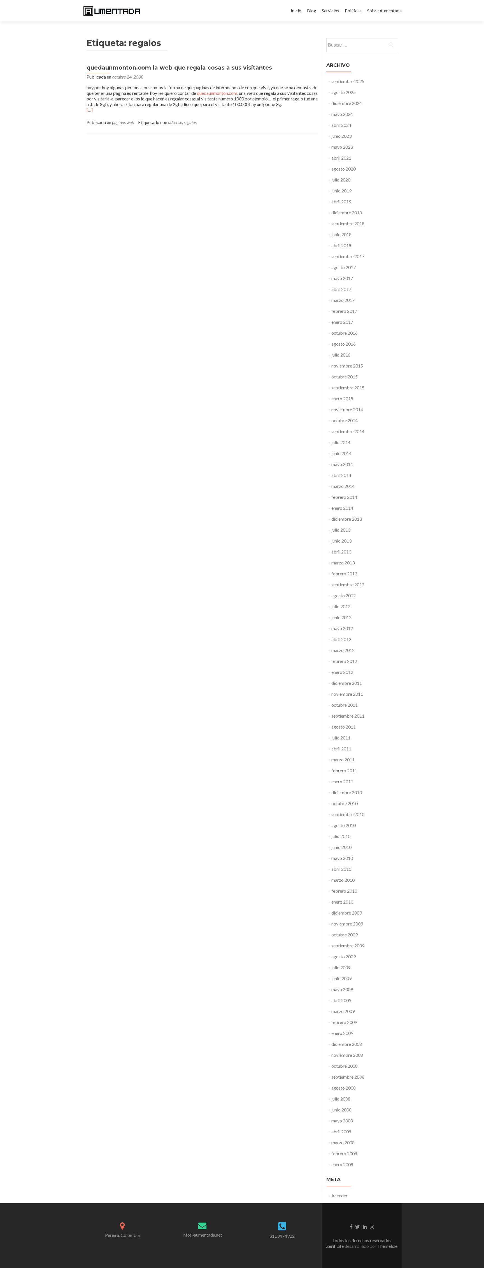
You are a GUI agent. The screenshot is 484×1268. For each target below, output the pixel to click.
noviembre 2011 (347, 694)
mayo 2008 (342, 1120)
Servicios (330, 10)
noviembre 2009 (347, 923)
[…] (90, 109)
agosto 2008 (343, 1087)
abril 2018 (341, 245)
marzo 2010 (343, 880)
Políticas (353, 10)
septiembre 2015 (347, 387)
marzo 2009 (343, 1011)
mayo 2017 (342, 278)
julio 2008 (340, 1098)
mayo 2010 (342, 858)
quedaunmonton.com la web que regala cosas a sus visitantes (179, 67)
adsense (175, 122)
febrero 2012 (344, 661)
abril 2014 (341, 475)
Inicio (296, 10)
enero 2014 (342, 508)
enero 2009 (342, 1033)
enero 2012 (342, 672)
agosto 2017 (343, 267)
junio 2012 (341, 617)
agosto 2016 (343, 343)
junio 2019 (341, 190)
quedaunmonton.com (217, 93)
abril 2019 (341, 201)
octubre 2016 (344, 333)
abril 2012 (341, 639)
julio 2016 (340, 354)
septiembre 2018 (347, 223)
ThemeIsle (387, 1246)
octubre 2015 (344, 376)
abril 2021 (341, 157)
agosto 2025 (343, 92)
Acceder (339, 1195)
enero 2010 (342, 901)
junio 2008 (341, 1109)
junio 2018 (341, 234)
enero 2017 (342, 322)
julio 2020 (340, 179)
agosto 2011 (343, 726)
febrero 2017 (344, 311)
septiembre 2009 (347, 945)
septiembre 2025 (347, 81)
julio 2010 (340, 836)
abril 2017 (341, 289)
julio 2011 (340, 737)
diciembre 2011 (346, 683)
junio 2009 (341, 978)
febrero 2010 (344, 890)
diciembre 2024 (346, 103)
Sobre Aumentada (384, 10)
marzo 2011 (343, 759)
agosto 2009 (343, 956)
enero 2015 (342, 398)
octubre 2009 (344, 934)
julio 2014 (340, 442)
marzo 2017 (343, 300)
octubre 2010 (344, 803)
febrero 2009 (344, 1022)
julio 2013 (340, 529)
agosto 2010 (343, 825)
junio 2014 (341, 453)
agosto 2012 (343, 595)
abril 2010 (341, 869)
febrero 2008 (344, 1153)
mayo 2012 (342, 628)
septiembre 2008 (347, 1076)
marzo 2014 (343, 486)
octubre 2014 (344, 420)
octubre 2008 (344, 1066)
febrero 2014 (344, 497)
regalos (190, 122)
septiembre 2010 (347, 814)
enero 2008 (342, 1164)
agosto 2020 (343, 168)
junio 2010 (341, 847)
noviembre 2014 (347, 409)
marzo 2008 (343, 1142)
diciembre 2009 (346, 912)
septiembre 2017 (347, 256)
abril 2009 (341, 1000)
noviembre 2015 (347, 365)
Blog (311, 10)
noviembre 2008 (347, 1055)
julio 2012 (340, 606)
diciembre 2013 (346, 519)
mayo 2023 (342, 147)
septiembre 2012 (347, 584)
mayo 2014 (342, 464)
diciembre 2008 (346, 1044)
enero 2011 (342, 781)
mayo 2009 (342, 989)
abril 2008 (341, 1131)
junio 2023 (341, 136)
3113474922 (282, 1236)
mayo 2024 (342, 114)
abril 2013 (341, 551)
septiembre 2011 (347, 715)
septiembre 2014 (347, 431)
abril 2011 (341, 748)
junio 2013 (341, 540)
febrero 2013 (344, 573)
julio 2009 (340, 967)
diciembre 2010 (346, 792)
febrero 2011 (344, 770)
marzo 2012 (343, 650)
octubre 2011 (344, 704)
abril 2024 (341, 125)
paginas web (123, 122)
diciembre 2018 (346, 212)
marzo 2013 (343, 562)
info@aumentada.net (202, 1234)
